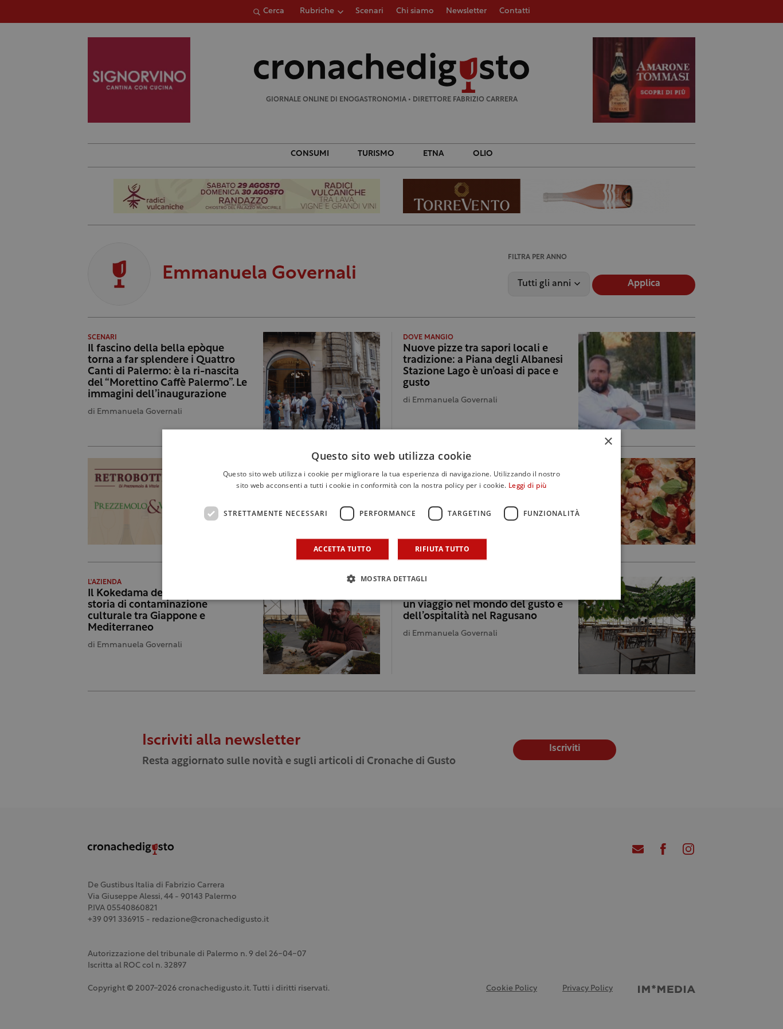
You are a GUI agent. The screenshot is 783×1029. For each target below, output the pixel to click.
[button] (391, 578)
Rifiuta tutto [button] (442, 549)
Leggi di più (527, 486)
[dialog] (391, 514)
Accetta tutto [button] (342, 549)
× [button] (608, 441)
